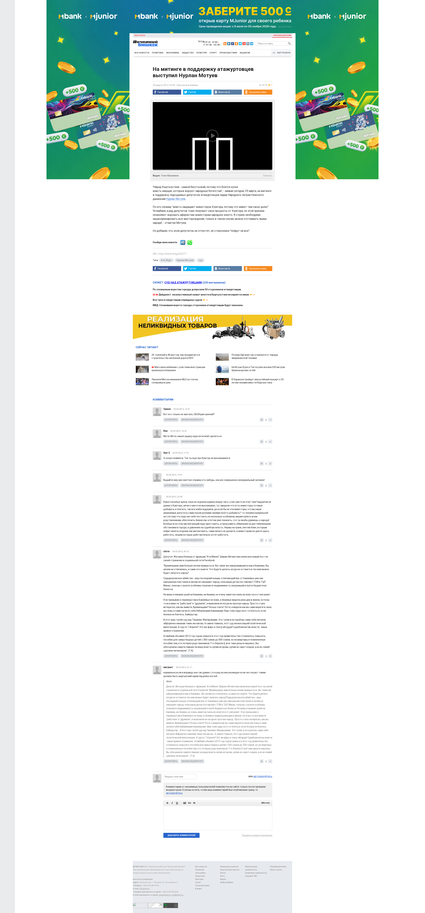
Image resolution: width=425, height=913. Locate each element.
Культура (201, 53)
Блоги (223, 873)
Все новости (141, 53)
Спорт (213, 53)
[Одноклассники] (236, 43)
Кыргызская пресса (229, 870)
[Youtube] (244, 43)
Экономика (172, 53)
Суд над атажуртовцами (183, 282)
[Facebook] (232, 43)
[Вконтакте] (228, 43)
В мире (198, 889)
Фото (222, 876)
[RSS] (224, 43)
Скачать (267, 175)
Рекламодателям (282, 35)
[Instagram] (247, 43)
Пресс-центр (276, 870)
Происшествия (228, 53)
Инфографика (226, 882)
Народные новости (229, 867)
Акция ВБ (245, 53)
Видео (223, 879)
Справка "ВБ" (251, 876)
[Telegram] (251, 43)
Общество (188, 53)
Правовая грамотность (256, 873)
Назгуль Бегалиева (187, 85)
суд (201, 260)
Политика (157, 53)
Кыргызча (139, 35)
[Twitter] (240, 43)
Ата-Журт (166, 260)
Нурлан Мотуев (175, 198)
